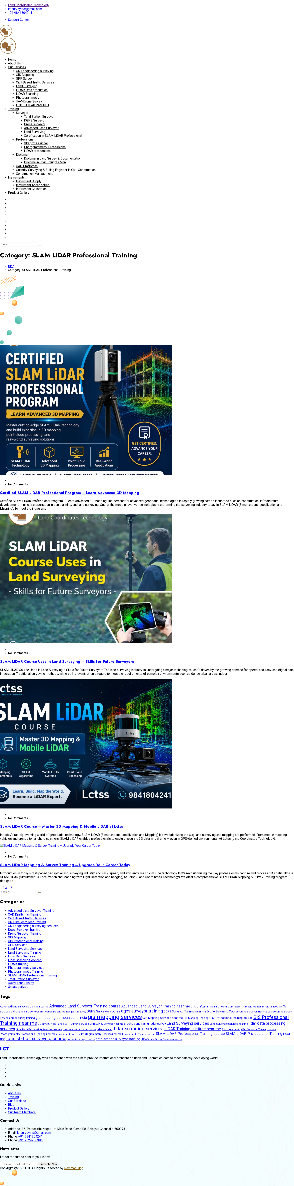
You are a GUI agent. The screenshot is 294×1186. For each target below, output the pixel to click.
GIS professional (36, 143)
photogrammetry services (68, 1034)
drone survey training (23, 1017)
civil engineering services (25, 1011)
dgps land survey (77, 1011)
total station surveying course (36, 1038)
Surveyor (22, 113)
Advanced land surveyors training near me (24, 1006)
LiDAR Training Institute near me (192, 1028)
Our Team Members (22, 1112)
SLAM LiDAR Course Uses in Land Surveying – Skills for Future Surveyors (67, 661)
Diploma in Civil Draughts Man (45, 162)
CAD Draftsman (27, 166)
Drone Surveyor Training (24, 933)
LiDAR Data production (32, 90)
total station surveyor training (118, 1039)
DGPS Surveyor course (103, 1011)
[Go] (39, 245)
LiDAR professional (37, 151)
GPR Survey (24, 78)
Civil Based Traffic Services (35, 82)
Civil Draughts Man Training (27, 922)
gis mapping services (115, 1016)
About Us (14, 63)
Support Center (18, 20)
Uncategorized (18, 987)
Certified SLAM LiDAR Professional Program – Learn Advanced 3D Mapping (69, 492)
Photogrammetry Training (25, 971)
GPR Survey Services (77, 1023)
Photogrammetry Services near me (101, 1033)
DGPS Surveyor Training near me (185, 1011)
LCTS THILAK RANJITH (32, 105)
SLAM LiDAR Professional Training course (190, 1033)
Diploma (22, 155)
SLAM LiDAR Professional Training (32, 975)
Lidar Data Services (21, 956)
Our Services (17, 67)
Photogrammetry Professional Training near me (27, 1033)
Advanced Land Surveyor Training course (85, 1006)
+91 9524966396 (30, 1140)
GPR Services (17, 945)
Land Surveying (26, 86)
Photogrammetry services (26, 968)
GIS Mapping (25, 75)
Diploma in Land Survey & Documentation (52, 158)
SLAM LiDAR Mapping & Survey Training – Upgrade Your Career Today (65, 865)
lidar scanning (105, 1029)
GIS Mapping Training (196, 1017)
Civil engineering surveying (35, 71)
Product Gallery (18, 193)
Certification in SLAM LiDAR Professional (53, 136)
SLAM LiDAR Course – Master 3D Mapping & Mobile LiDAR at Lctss (61, 826)
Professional (25, 139)
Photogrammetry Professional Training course (249, 1029)
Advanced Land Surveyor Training (31, 911)
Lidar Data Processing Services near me (39, 1029)
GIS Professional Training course (231, 1018)
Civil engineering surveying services (33, 926)
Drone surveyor (34, 124)
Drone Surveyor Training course (257, 1011)
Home (12, 59)
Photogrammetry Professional (45, 147)
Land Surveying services (188, 1023)
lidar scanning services (139, 1028)
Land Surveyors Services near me (229, 1023)
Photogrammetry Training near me (138, 1034)
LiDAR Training (18, 964)
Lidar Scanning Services (25, 960)
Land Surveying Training (24, 952)
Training (13, 109)
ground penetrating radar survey (145, 1023)
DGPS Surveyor (35, 120)
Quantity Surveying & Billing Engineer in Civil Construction (56, 170)
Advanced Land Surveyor (41, 128)
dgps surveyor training (142, 1010)
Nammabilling (73, 1168)
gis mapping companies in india (61, 1017)
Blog (11, 266)
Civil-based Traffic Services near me (247, 1006)
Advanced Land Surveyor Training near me (155, 1006)
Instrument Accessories (33, 185)
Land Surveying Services (25, 949)
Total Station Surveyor (39, 116)
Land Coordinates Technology (28, 5)
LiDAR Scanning (27, 94)
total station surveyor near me (81, 1039)
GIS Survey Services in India (51, 1024)
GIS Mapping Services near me (163, 1018)
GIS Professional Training (26, 941)
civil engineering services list (54, 1011)
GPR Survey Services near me (106, 1023)
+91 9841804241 (20, 13)
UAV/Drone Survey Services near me (161, 1039)
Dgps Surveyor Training (24, 930)
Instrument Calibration (31, 189)
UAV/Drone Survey (29, 101)
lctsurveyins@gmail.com (25, 9)
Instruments (16, 177)
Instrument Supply (28, 181)
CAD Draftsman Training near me (210, 1006)
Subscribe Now (48, 1164)
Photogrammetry (27, 97)
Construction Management (34, 174)
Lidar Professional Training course (79, 1029)
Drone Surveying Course (223, 1011)
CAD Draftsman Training (24, 914)
